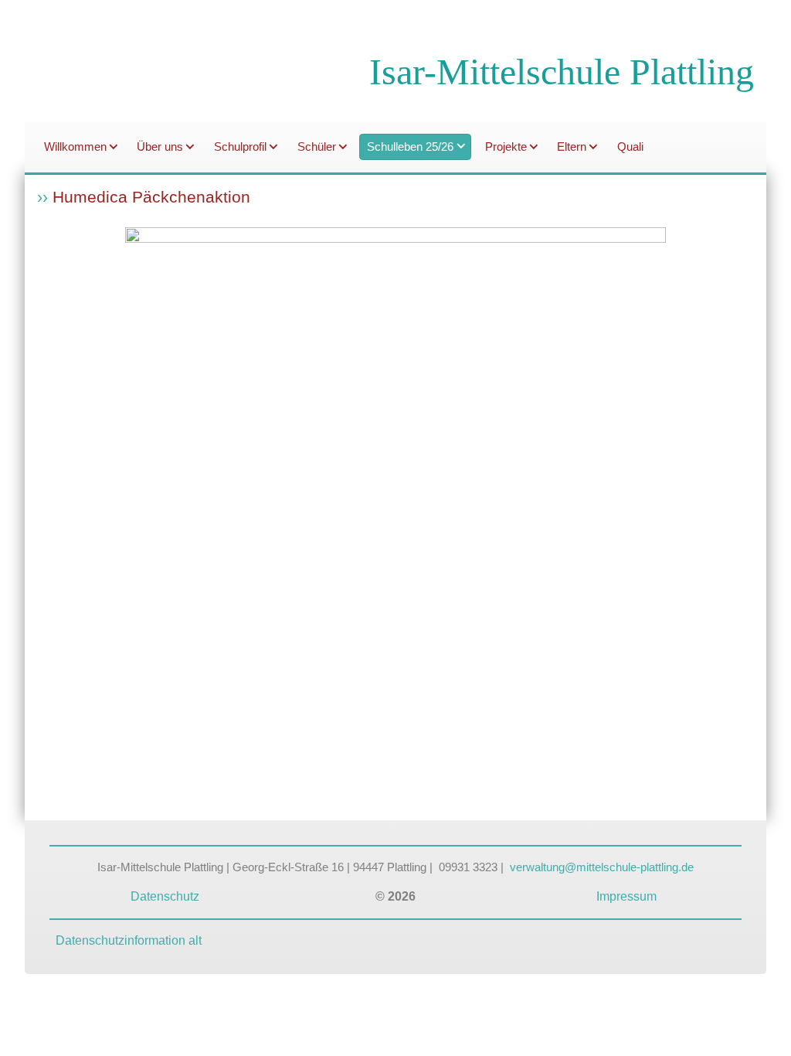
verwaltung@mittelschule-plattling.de (602, 867)
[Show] (113, 148)
